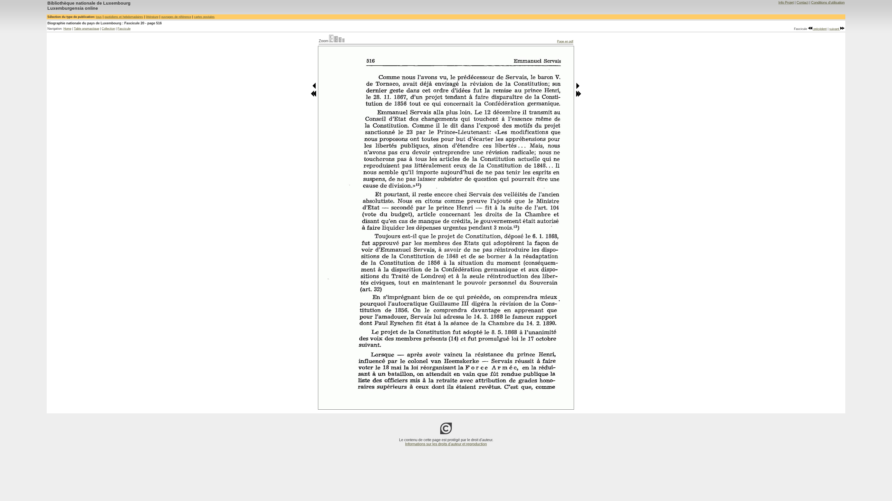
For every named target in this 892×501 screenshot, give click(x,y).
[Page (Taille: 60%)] (340, 41)
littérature (152, 17)
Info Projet (786, 2)
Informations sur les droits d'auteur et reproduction (446, 444)
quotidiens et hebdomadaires (124, 17)
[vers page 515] (314, 88)
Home (67, 28)
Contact (802, 2)
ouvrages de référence (176, 17)
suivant (834, 29)
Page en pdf (565, 41)
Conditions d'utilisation (828, 2)
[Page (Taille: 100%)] (331, 41)
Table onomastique (86, 28)
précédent (820, 29)
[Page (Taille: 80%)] (336, 41)
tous (99, 17)
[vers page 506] (313, 96)
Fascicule (124, 28)
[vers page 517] (578, 88)
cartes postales (204, 17)
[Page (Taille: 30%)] (343, 41)
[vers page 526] (578, 96)
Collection (108, 28)
